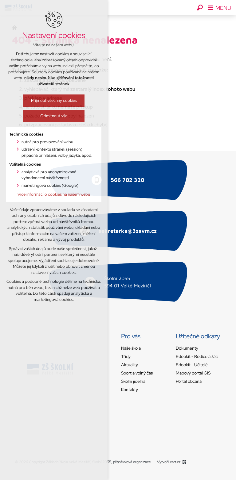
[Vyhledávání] (200, 8)
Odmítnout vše (53, 115)
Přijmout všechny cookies (54, 100)
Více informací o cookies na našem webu (54, 194)
